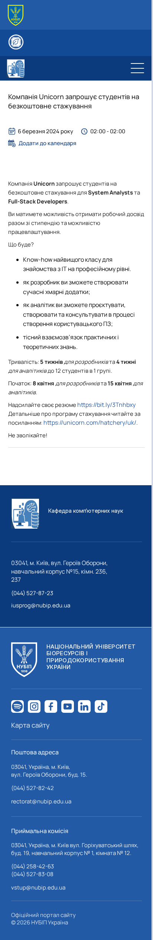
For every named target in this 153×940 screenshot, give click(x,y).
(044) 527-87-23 (32, 593)
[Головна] (15, 15)
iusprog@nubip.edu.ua (40, 605)
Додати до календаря (47, 143)
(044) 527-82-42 (32, 788)
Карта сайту (30, 725)
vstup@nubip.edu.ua (38, 887)
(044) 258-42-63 (32, 866)
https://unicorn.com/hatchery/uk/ (89, 422)
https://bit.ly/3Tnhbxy (106, 405)
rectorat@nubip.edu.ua (41, 801)
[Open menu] (137, 68)
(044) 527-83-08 (32, 874)
